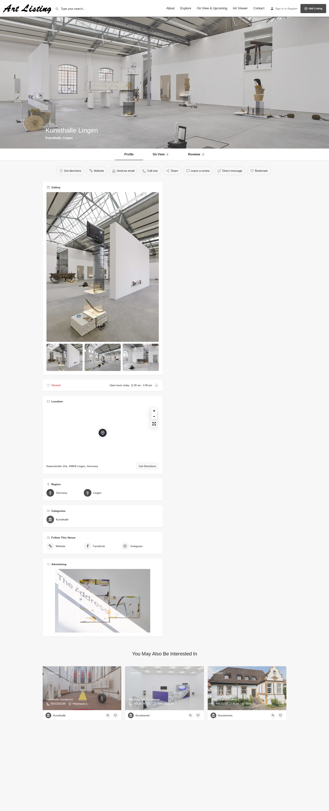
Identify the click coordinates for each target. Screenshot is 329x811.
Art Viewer (240, 8)
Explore (185, 8)
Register (292, 8)
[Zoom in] (154, 411)
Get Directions (147, 466)
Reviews (196, 154)
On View (160, 154)
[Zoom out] (154, 416)
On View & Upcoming (212, 8)
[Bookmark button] (115, 715)
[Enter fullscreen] (154, 424)
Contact (258, 8)
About (170, 8)
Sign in (279, 8)
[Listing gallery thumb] (102, 267)
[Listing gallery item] (64, 357)
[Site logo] (27, 8)
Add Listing (315, 8)
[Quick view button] (108, 715)
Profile (129, 154)
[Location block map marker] (103, 433)
